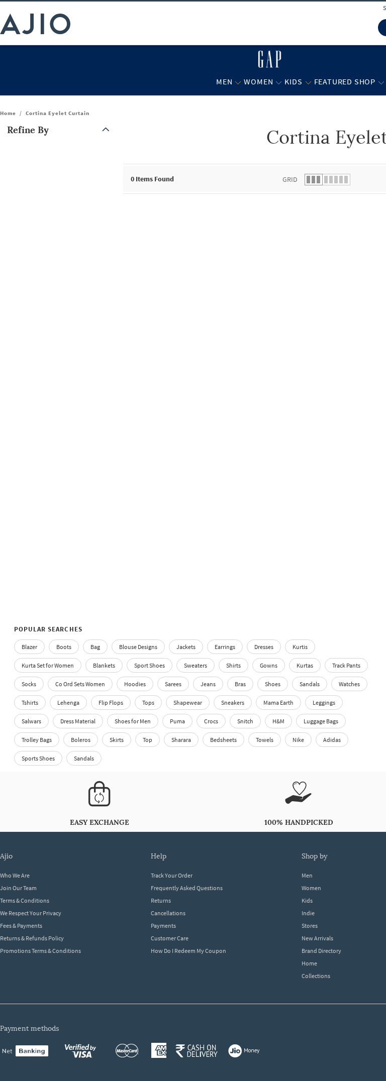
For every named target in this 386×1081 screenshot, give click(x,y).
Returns (161, 900)
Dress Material (77, 721)
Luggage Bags (321, 721)
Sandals (310, 684)
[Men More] (238, 82)
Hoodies (135, 684)
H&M (278, 721)
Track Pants (346, 665)
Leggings (324, 702)
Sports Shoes (38, 758)
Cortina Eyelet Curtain (57, 113)
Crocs (211, 721)
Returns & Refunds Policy (32, 938)
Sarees (173, 684)
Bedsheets (223, 739)
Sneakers (232, 702)
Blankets (104, 665)
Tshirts (30, 702)
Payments (163, 925)
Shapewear (187, 702)
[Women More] (278, 82)
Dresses (263, 647)
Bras (240, 684)
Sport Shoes (149, 665)
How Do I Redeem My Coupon (188, 950)
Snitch (245, 721)
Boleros (80, 739)
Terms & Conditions (24, 900)
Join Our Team (18, 888)
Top (147, 739)
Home (8, 113)
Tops (148, 702)
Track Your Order (171, 875)
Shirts (233, 665)
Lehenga (68, 702)
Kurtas (305, 665)
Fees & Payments (21, 925)
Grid (290, 179)
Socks (29, 684)
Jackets (186, 647)
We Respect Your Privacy (30, 913)
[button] (60, 130)
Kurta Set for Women (48, 665)
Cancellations (168, 913)
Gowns (268, 665)
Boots (63, 647)
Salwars (31, 721)
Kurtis (300, 647)
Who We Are (15, 875)
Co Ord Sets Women (80, 684)
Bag (95, 647)
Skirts (117, 739)
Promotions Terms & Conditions (40, 950)
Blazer (29, 647)
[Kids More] (308, 82)
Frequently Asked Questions (187, 888)
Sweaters (195, 665)
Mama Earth (278, 702)
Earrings (225, 647)
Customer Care (169, 938)
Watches (349, 684)
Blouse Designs (138, 647)
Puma (177, 721)
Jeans (208, 684)
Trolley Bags (37, 739)
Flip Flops (111, 702)
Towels (264, 739)
